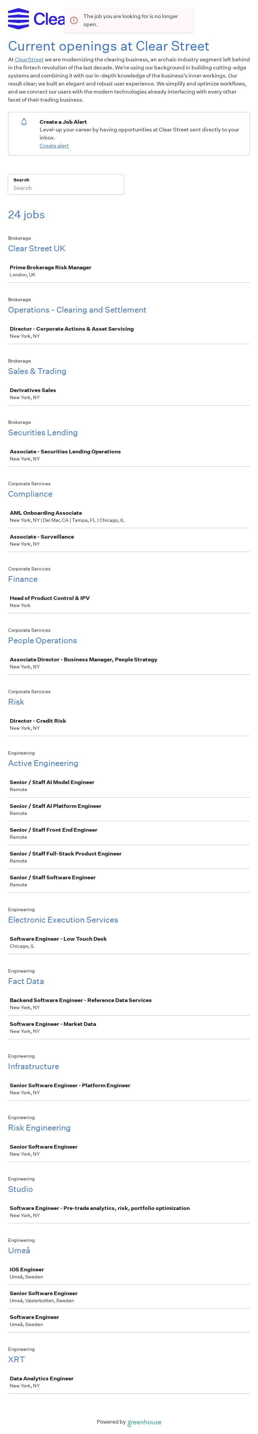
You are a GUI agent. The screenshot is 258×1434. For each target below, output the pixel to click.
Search (21, 180)
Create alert (54, 146)
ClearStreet (29, 59)
